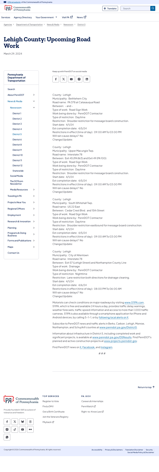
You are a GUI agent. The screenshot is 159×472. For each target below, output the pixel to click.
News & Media (15, 101)
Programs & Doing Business (17, 234)
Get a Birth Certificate (54, 411)
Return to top (145, 387)
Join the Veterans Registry (55, 416)
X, (81, 347)
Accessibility (97, 450)
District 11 (17, 160)
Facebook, (88, 347)
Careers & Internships (92, 401)
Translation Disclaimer (134, 450)
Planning (12, 227)
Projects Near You (17, 202)
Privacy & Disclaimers (114, 450)
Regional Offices (16, 208)
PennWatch (87, 406)
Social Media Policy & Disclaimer (140, 452)
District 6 (17, 139)
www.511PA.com (134, 302)
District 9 (17, 149)
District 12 (17, 165)
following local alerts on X (113, 317)
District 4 (17, 129)
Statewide (18, 170)
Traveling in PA (15, 196)
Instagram (106, 347)
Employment (14, 215)
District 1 (17, 113)
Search (11, 89)
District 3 (17, 123)
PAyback (47, 422)
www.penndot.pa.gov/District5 (118, 327)
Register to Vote (51, 401)
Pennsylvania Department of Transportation (17, 77)
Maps (10, 247)
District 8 (17, 144)
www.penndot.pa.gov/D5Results (112, 337)
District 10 (18, 155)
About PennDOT (16, 95)
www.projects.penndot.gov (120, 341)
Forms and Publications (19, 240)
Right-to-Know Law (91, 411)
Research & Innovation (19, 221)
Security (149, 450)
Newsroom (16, 107)
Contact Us (13, 252)
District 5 (17, 134)
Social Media (16, 175)
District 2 (17, 118)
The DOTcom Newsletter (16, 182)
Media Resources (19, 189)
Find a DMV (48, 406)
